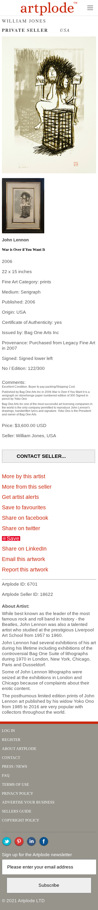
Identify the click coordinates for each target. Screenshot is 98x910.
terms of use (15, 784)
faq (6, 775)
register (11, 740)
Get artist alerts (20, 497)
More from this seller (27, 487)
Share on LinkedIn (24, 549)
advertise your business (28, 802)
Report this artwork (25, 569)
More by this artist (23, 476)
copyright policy (20, 820)
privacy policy (17, 793)
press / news (14, 766)
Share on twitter (21, 528)
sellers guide (16, 811)
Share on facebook (25, 518)
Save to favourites (24, 507)
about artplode (19, 749)
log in (8, 731)
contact (11, 758)
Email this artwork (23, 559)
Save (13, 538)
